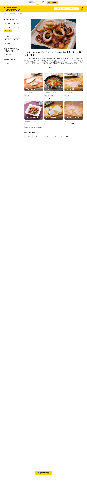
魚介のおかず (13, 13)
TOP (5, 13)
